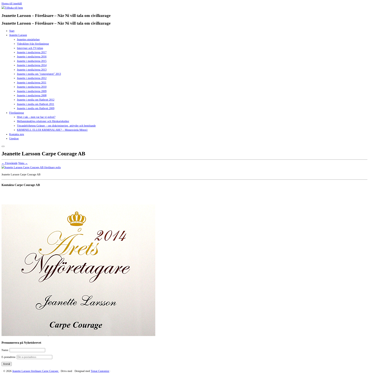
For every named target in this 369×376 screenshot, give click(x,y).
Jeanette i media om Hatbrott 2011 (35, 104)
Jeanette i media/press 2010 (32, 86)
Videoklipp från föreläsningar (33, 43)
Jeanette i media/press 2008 (32, 95)
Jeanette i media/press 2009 (32, 91)
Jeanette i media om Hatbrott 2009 (35, 108)
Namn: (6, 350)
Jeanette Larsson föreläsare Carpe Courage (35, 371)
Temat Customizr (100, 371)
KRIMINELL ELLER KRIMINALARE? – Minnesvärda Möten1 (52, 129)
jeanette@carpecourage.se (189, 199)
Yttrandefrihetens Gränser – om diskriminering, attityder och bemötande (56, 125)
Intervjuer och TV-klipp (30, 48)
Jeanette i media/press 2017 (32, 52)
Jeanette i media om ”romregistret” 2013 (39, 74)
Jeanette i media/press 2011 (31, 82)
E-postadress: (9, 357)
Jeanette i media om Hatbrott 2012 (35, 99)
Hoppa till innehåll (12, 3)
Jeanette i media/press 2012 (32, 78)
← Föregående (9, 163)
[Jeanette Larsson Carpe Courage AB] (31, 167)
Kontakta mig (16, 134)
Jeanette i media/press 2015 (32, 61)
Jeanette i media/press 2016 (32, 56)
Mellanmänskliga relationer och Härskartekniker (43, 121)
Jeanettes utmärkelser (28, 39)
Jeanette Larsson (18, 35)
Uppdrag (14, 138)
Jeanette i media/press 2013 (32, 69)
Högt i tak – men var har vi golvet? (36, 117)
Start (11, 30)
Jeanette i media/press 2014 (32, 65)
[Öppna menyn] (3, 146)
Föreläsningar (16, 112)
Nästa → (23, 163)
